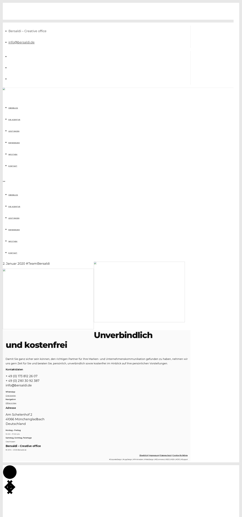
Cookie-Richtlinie (180, 455)
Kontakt (12, 253)
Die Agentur (14, 207)
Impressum (154, 455)
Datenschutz (165, 455)
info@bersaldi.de (21, 42)
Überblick (13, 195)
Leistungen (13, 218)
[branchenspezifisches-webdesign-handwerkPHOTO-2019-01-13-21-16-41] (48, 328)
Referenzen (14, 230)
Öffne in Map (11, 403)
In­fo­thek (12, 241)
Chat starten (11, 396)
